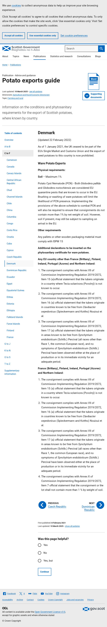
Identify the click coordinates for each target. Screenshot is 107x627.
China (9, 210)
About (5, 56)
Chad (9, 190)
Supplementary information (11, 372)
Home (4, 65)
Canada (10, 166)
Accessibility (7, 600)
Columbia (11, 217)
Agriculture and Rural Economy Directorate (31, 95)
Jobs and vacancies (75, 600)
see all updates (35, 91)
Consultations (84, 56)
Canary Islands (14, 173)
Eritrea (10, 297)
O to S (7, 357)
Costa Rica (12, 230)
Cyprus (10, 250)
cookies (16, 5)
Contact (30, 600)
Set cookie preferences (74, 35)
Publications (39, 56)
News (26, 56)
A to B (7, 146)
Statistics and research (61, 56)
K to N (7, 350)
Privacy (90, 600)
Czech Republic (14, 257)
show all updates (72, 526)
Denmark (11, 263)
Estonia (10, 303)
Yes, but (48, 560)
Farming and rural (15, 98)
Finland (10, 330)
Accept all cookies (13, 35)
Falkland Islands (15, 317)
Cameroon (12, 160)
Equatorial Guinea (15, 290)
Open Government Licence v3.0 (50, 612)
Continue (44, 571)
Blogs (98, 56)
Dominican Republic (16, 270)
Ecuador (11, 277)
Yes (45, 545)
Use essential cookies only (42, 35)
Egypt (9, 283)
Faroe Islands (13, 323)
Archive (20, 600)
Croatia (10, 237)
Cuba (9, 243)
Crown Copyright (55, 600)
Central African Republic (14, 182)
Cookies (40, 600)
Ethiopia (11, 310)
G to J (7, 344)
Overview (8, 140)
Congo (10, 223)
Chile (9, 203)
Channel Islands (14, 196)
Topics (16, 56)
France (10, 337)
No (45, 552)
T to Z (7, 364)
